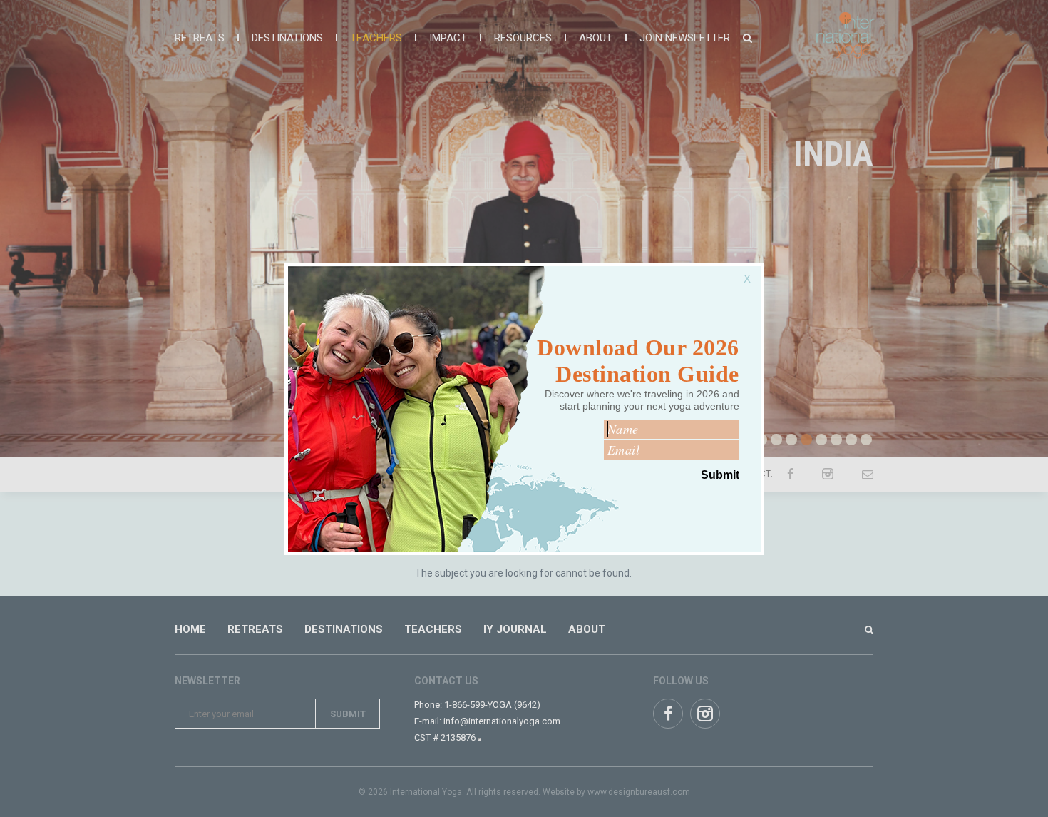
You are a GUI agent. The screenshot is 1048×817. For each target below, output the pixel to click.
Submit (720, 474)
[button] (750, 271)
